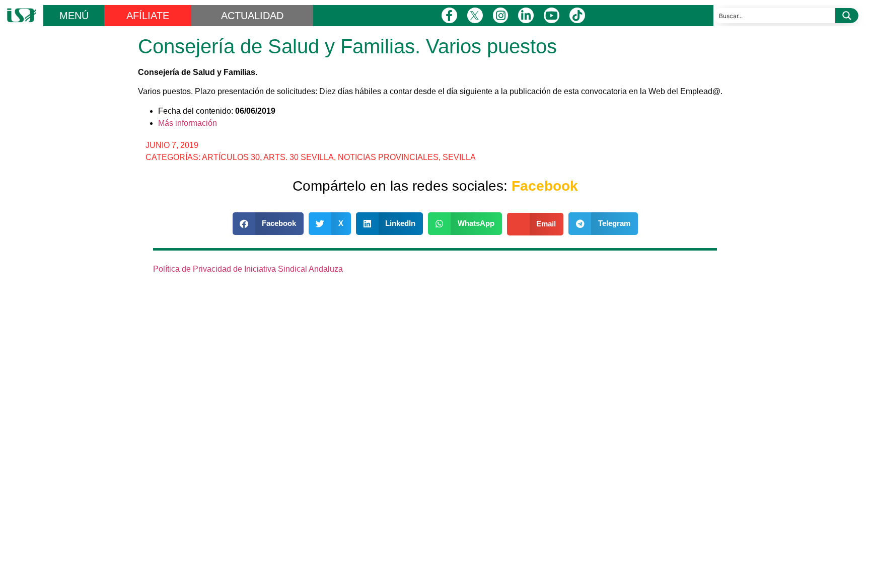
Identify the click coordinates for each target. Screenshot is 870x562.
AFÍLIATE (147, 15)
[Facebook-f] (449, 15)
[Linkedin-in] (526, 15)
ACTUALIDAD (252, 15)
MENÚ (74, 15)
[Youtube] (551, 15)
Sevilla (459, 157)
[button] (268, 223)
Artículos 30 (231, 157)
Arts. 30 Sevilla (298, 157)
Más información (187, 123)
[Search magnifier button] (846, 15)
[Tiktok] (577, 15)
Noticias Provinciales (388, 157)
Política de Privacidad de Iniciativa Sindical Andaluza (248, 269)
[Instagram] (501, 15)
